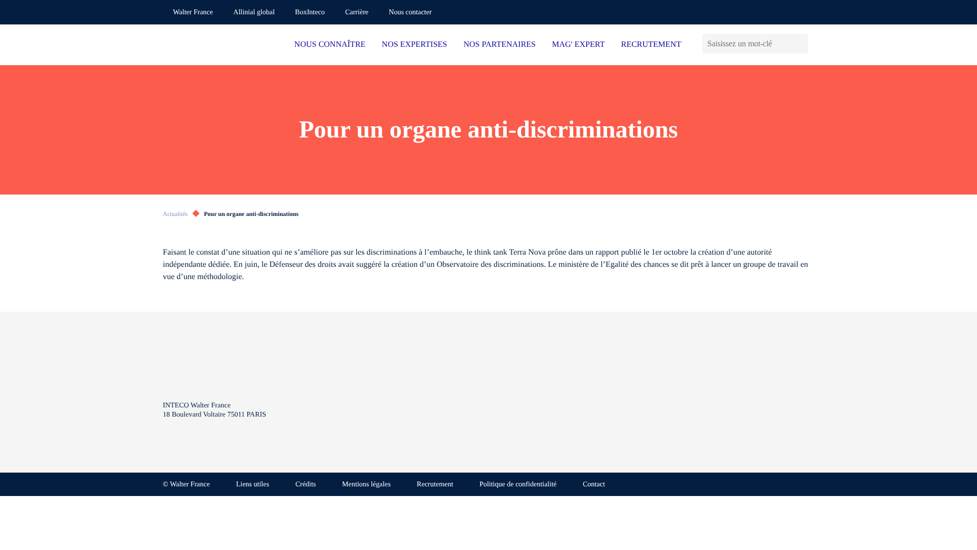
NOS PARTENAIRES (500, 44)
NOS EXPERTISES (414, 44)
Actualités (175, 213)
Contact (594, 484)
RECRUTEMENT (651, 44)
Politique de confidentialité (518, 484)
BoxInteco (310, 12)
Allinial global (254, 12)
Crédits (305, 484)
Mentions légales (366, 484)
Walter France (193, 12)
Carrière (356, 12)
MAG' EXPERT (578, 44)
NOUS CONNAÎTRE (329, 44)
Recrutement (435, 484)
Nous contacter (410, 12)
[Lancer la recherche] (800, 43)
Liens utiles (252, 484)
